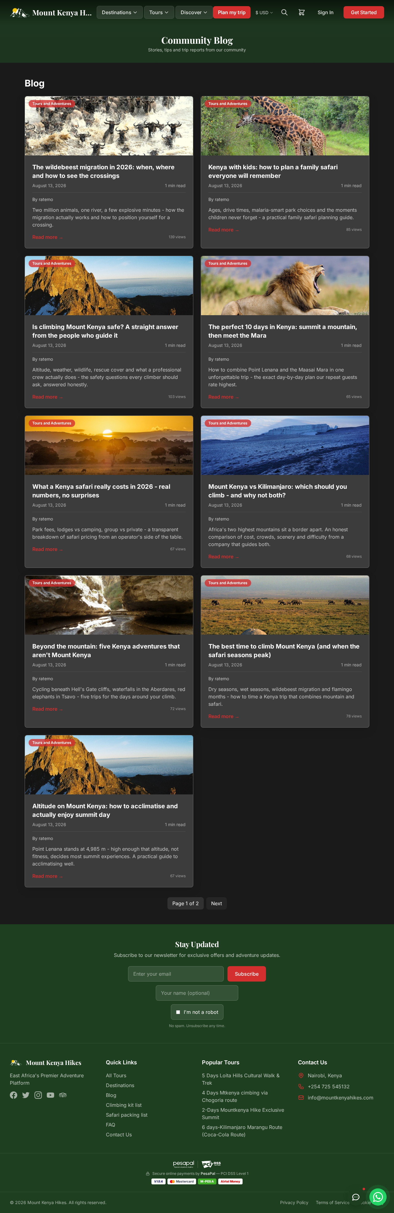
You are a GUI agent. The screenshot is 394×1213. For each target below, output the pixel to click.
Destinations (120, 1085)
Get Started (364, 12)
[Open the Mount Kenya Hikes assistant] (355, 1197)
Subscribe (247, 974)
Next (216, 903)
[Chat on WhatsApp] (378, 1197)
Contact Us (119, 1134)
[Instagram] (38, 1095)
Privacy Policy (294, 1202)
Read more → (47, 237)
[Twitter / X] (26, 1095)
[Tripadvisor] (62, 1095)
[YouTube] (50, 1095)
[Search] (284, 12)
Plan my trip (232, 12)
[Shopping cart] (302, 12)
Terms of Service (333, 1202)
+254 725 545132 (329, 1086)
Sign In (326, 12)
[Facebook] (13, 1095)
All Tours (116, 1075)
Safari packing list (126, 1115)
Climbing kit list (124, 1105)
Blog (111, 1095)
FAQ (110, 1125)
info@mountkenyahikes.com (340, 1098)
